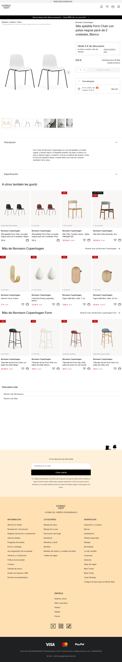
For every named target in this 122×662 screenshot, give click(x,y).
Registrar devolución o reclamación (21, 534)
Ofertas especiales (91, 538)
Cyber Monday (90, 577)
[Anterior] (4, 72)
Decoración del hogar (52, 534)
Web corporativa (61, 603)
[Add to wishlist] (84, 240)
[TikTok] (69, 626)
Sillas (19, 22)
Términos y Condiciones (17, 555)
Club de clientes (14, 538)
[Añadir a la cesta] (27, 240)
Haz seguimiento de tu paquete (20, 551)
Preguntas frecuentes (16, 542)
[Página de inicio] (6, 7)
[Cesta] (113, 6)
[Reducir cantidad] (77, 70)
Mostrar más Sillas (11, 399)
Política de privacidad (16, 560)
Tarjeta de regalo (50, 555)
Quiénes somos (60, 599)
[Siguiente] (68, 72)
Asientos (13, 22)
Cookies (11, 564)
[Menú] (119, 6)
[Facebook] (53, 626)
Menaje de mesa (50, 525)
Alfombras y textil (50, 542)
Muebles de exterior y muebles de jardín (60, 551)
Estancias (87, 560)
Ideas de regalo (90, 564)
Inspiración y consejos (93, 525)
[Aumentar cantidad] (84, 70)
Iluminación (48, 538)
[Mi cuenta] (101, 6)
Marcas (87, 529)
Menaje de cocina (51, 529)
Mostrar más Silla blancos (14, 394)
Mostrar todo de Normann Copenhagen (101, 249)
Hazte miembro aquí (110, 50)
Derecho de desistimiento (18, 577)
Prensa (57, 616)
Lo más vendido (90, 551)
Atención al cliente (15, 525)
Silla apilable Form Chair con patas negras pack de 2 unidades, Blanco (26, 24)
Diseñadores (89, 534)
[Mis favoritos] (107, 6)
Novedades (88, 547)
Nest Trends (89, 569)
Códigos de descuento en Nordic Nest (99, 582)
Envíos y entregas (15, 547)
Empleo (57, 607)
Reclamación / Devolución (18, 529)
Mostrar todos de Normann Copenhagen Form (98, 313)
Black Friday (89, 573)
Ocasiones (88, 555)
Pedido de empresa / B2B (18, 573)
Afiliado (57, 612)
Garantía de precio (15, 569)
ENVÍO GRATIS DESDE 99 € (63, 1)
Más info (114, 89)
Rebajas (87, 542)
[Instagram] (61, 626)
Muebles (5, 22)
